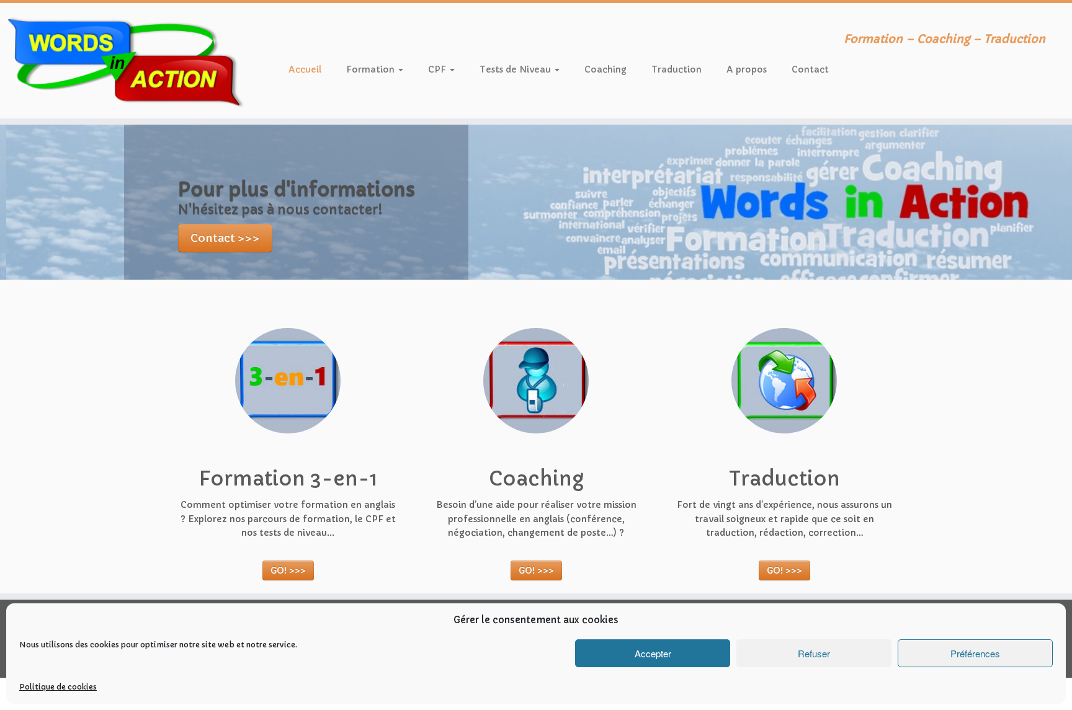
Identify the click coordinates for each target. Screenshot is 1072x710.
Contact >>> (218, 239)
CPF (438, 69)
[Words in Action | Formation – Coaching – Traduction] (124, 60)
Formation (371, 69)
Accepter (653, 653)
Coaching (605, 69)
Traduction (676, 69)
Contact (810, 69)
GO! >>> (288, 570)
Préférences (975, 653)
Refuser (814, 653)
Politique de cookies (58, 686)
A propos (746, 69)
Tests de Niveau (516, 69)
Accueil (304, 69)
